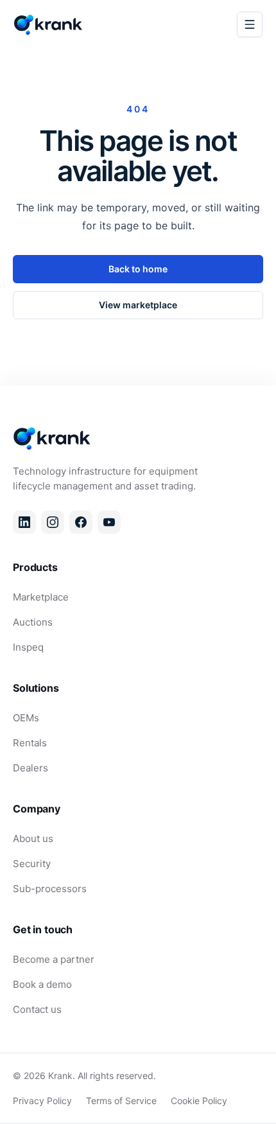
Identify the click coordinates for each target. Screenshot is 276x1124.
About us (33, 838)
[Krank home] (48, 24)
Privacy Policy (42, 1100)
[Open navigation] (250, 24)
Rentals (30, 743)
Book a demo (42, 984)
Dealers (30, 768)
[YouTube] (109, 522)
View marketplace (138, 304)
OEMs (26, 718)
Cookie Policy (199, 1100)
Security (32, 863)
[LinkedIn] (24, 522)
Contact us (37, 1009)
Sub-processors (50, 889)
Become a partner (53, 959)
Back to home (138, 268)
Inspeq (28, 647)
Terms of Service (121, 1100)
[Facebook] (80, 522)
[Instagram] (52, 522)
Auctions (33, 622)
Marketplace (41, 597)
